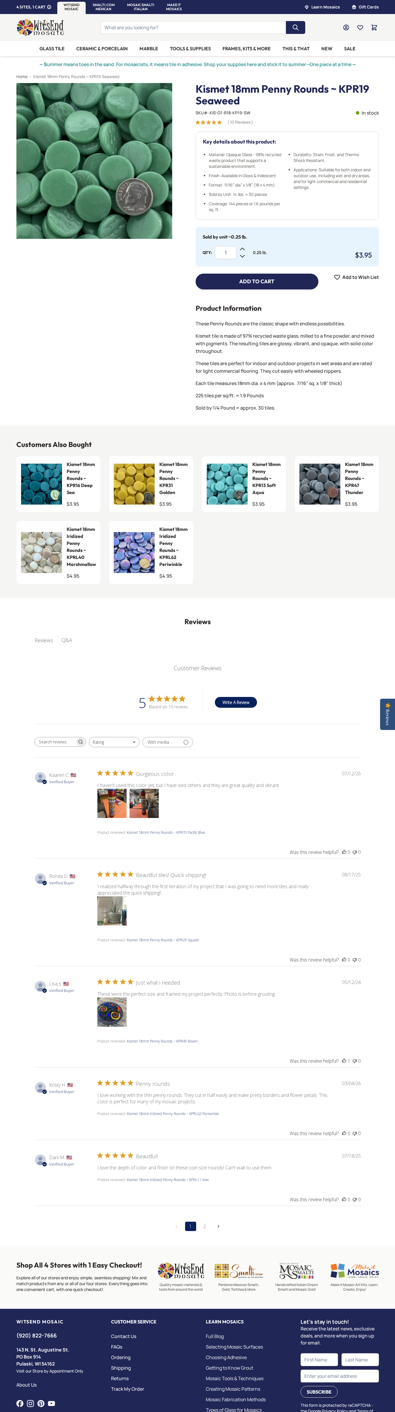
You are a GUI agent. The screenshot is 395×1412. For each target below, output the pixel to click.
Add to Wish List (360, 277)
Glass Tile (52, 48)
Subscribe (319, 1392)
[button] (71, 7)
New (326, 48)
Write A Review (235, 702)
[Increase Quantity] (242, 249)
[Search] (295, 27)
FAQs (116, 1347)
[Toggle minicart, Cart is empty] (374, 27)
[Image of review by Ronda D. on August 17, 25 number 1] (112, 911)
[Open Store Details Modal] (49, 7)
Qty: (207, 252)
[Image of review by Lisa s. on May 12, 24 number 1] (112, 1012)
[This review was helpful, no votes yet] (344, 852)
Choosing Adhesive (226, 1357)
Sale (350, 48)
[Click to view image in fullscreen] (94, 161)
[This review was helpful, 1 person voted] (344, 1061)
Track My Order (127, 1389)
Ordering (121, 1357)
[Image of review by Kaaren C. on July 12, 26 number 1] (112, 803)
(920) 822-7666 (36, 1335)
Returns (120, 1378)
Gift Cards (369, 7)
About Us (26, 1385)
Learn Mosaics (325, 7)
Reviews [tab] (44, 640)
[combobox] (114, 742)
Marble (148, 48)
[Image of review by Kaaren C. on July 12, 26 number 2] (144, 803)
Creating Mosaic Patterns (233, 1389)
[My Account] (346, 27)
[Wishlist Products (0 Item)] (360, 27)
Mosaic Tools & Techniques (234, 1378)
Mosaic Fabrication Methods (236, 1399)
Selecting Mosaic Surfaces (234, 1347)
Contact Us (123, 1336)
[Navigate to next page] (218, 1226)
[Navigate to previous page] (176, 1226)
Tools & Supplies (190, 48)
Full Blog (215, 1336)
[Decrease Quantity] (242, 256)
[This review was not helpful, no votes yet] (355, 852)
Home (21, 76)
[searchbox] (55, 742)
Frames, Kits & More (246, 48)
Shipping (121, 1368)
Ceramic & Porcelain (102, 48)
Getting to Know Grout (229, 1368)
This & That (296, 48)
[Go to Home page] (40, 27)
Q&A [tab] (66, 639)
